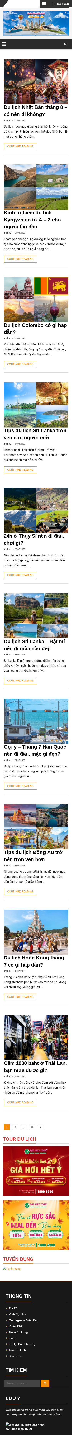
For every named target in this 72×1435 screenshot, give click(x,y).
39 (32, 1127)
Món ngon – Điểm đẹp (23, 1320)
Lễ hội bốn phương (22, 1344)
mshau (8, 120)
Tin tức (14, 1308)
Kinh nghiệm (17, 1314)
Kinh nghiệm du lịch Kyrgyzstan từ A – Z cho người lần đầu (32, 220)
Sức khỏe (15, 1356)
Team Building (18, 1332)
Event (13, 1338)
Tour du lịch (17, 1350)
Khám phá (15, 1326)
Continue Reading (20, 146)
